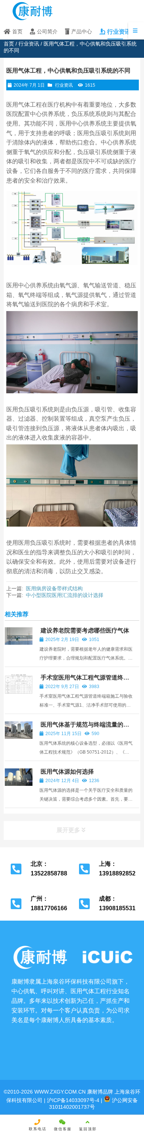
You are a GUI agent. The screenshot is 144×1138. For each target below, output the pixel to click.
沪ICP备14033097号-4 (72, 1100)
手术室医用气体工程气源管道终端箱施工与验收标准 (84, 680)
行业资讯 (28, 44)
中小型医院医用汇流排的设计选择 (64, 595)
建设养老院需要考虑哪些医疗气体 (85, 630)
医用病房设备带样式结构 (54, 588)
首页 (9, 44)
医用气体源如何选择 (67, 771)
